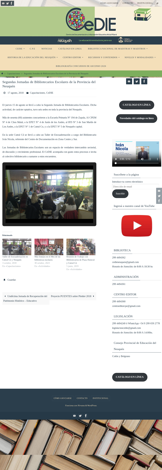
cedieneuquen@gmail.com (125, 262)
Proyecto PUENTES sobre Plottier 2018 (71, 294)
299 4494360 (118, 301)
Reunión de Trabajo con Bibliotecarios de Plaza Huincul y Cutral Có (80, 259)
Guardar (11, 278)
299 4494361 (118, 284)
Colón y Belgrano (121, 356)
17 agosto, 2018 (16, 92)
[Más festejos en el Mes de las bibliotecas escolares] (48, 246)
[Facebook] (11, 3)
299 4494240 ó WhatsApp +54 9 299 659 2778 (136, 323)
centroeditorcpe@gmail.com (126, 306)
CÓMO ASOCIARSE (109, 3)
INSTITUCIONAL (145, 3)
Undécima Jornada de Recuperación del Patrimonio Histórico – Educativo (25, 296)
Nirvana (81, 405)
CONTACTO (127, 3)
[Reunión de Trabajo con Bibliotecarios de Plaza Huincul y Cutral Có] (80, 246)
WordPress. (92, 405)
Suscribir (120, 193)
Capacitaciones (13, 73)
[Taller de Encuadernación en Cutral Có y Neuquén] (16, 246)
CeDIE (49, 92)
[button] (42, 213)
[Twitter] (7, 3)
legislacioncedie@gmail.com (126, 328)
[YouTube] (3, 3)
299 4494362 (118, 257)
